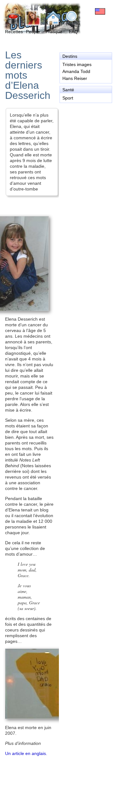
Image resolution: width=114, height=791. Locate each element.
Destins (69, 56)
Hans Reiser (74, 78)
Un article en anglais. (26, 753)
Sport (67, 97)
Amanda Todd (76, 71)
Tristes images (77, 64)
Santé (68, 89)
